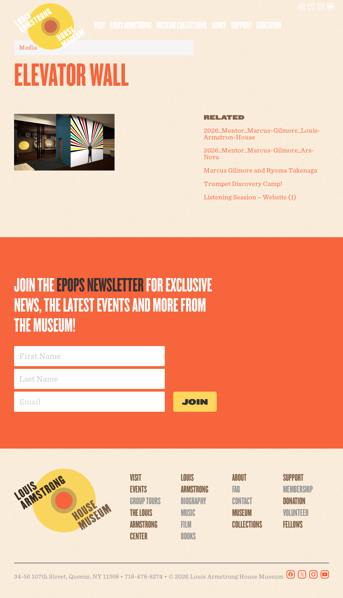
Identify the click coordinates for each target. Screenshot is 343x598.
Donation (294, 500)
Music (188, 512)
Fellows (292, 524)
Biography (193, 500)
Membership (298, 489)
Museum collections (181, 25)
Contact (242, 500)
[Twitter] (311, 6)
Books (188, 536)
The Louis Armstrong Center (143, 524)
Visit (99, 25)
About (219, 25)
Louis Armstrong (130, 25)
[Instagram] (321, 6)
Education (269, 25)
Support (241, 25)
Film (186, 524)
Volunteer (295, 512)
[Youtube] (330, 6)
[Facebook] (301, 6)
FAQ (236, 489)
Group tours (145, 500)
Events (138, 489)
